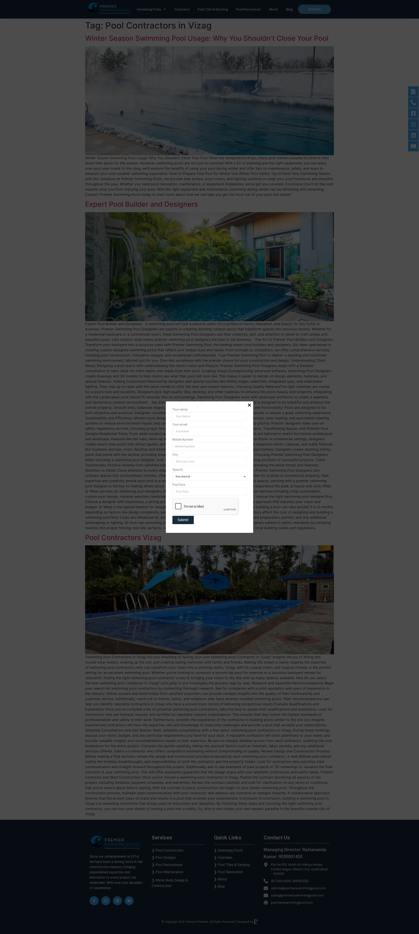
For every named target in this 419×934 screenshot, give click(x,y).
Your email (179, 424)
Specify (177, 469)
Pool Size (178, 484)
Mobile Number (182, 439)
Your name (180, 409)
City (175, 454)
